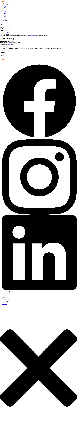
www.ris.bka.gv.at (10, 44)
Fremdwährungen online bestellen (6, 297)
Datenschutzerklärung (5, 302)
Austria (5, 11)
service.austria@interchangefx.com (32, 35)
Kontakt (3, 8)
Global (4, 10)
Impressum (3, 298)
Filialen (3, 3)
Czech (4, 12)
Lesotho (5, 16)
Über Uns (3, 5)
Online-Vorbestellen (4, 20)
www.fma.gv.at (2, 55)
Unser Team (5, 6)
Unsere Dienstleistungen (5, 4)
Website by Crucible (4, 304)
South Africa (5, 18)
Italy (4, 14)
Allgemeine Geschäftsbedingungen (7, 299)
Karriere (5, 7)
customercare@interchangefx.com (6, 291)
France (4, 13)
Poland (5, 15)
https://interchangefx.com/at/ (7, 32)
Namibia (5, 17)
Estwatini (5, 19)
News (2, 9)
